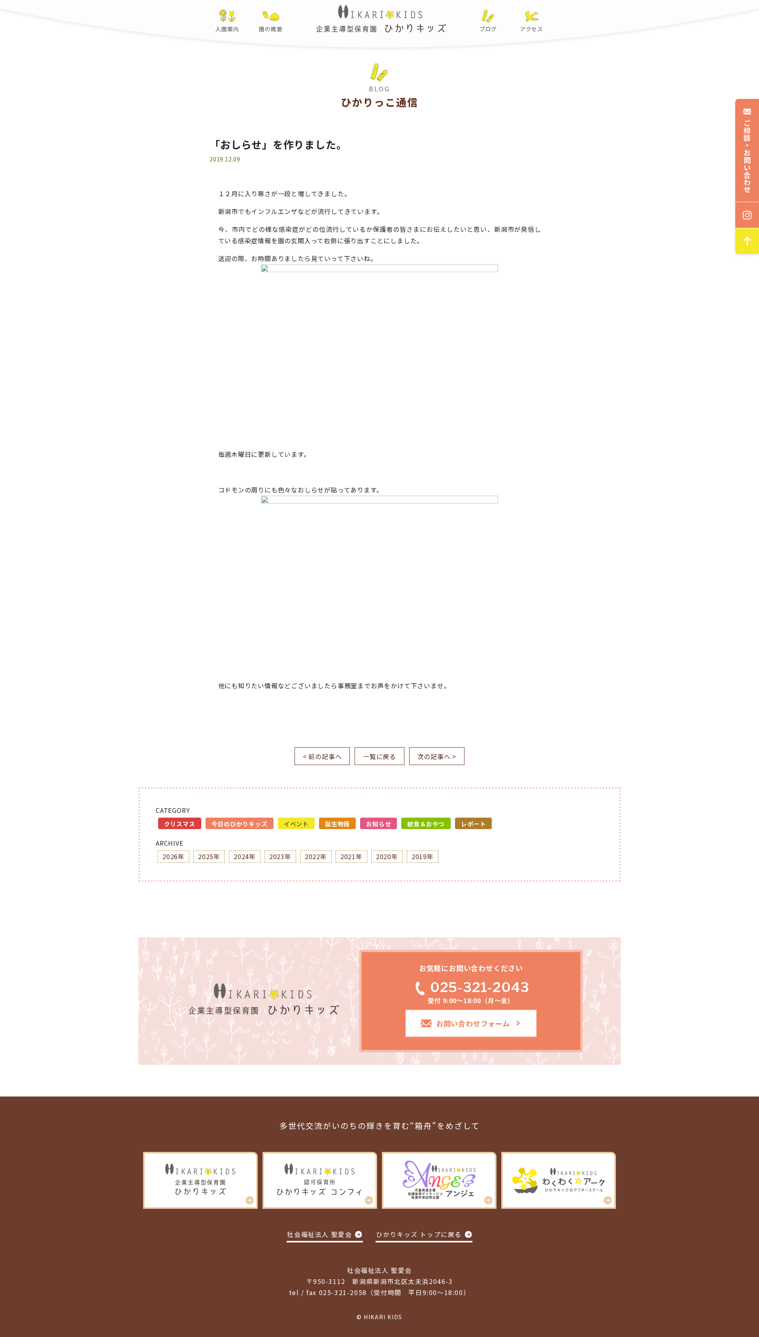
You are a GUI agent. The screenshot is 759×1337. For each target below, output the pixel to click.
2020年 (387, 856)
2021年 (351, 856)
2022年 (316, 856)
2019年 (423, 856)
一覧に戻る (379, 756)
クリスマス (179, 824)
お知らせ (378, 824)
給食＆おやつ (426, 824)
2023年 (280, 856)
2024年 (245, 856)
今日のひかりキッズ (239, 824)
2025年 (209, 856)
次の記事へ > (437, 756)
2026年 (173, 856)
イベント (296, 824)
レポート (473, 824)
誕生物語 (337, 824)
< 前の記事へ (322, 756)
